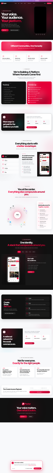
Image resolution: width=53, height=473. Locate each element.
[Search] (38, 34)
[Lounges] (42, 34)
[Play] (40, 34)
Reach (21, 3)
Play (23, 251)
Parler (19, 251)
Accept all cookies (37, 468)
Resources (29, 3)
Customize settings (29, 468)
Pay (30, 251)
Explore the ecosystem (14, 30)
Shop (26, 251)
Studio (34, 251)
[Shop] (44, 34)
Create (16, 3)
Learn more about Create (9, 313)
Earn (18, 3)
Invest (34, 3)
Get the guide (39, 392)
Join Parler (49, 3)
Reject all (13, 468)
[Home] (36, 34)
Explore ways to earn (31, 127)
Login (45, 3)
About (25, 3)
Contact (30, 416)
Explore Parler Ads (29, 343)
